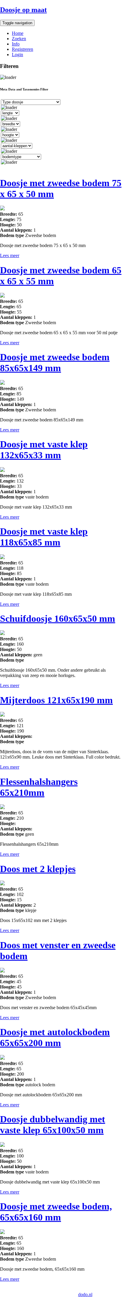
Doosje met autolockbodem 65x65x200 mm (55, 1037)
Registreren (22, 49)
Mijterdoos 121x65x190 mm (56, 700)
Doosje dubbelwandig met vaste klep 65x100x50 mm (52, 1124)
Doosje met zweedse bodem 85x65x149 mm (55, 362)
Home (17, 33)
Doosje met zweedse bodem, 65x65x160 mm (56, 1212)
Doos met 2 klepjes (38, 868)
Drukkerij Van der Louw (28, 1289)
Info (16, 43)
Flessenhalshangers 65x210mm (39, 787)
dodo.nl (85, 1294)
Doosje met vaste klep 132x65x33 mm (44, 449)
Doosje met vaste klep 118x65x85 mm (44, 537)
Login (17, 54)
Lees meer (9, 255)
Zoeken (19, 38)
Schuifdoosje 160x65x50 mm (57, 618)
